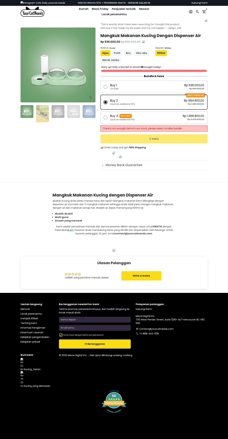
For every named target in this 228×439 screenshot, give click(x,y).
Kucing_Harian (32, 369)
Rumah (83, 9)
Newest (144, 9)
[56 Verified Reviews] (114, 414)
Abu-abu (141, 53)
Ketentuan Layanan (32, 332)
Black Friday (100, 9)
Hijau (105, 53)
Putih (117, 53)
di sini (70, 230)
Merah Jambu (110, 60)
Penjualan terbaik (124, 9)
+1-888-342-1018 (147, 333)
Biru (128, 53)
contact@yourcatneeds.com (155, 329)
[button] (154, 86)
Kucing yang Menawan (36, 386)
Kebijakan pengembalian (35, 337)
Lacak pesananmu (114, 14)
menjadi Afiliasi (29, 318)
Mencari (25, 309)
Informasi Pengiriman (33, 327)
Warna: (108, 48)
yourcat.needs (56, 3)
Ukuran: (163, 48)
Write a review (141, 275)
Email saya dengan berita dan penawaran (83, 335)
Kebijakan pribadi (30, 341)
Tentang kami (29, 323)
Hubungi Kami (199, 3)
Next (91, 65)
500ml (161, 53)
